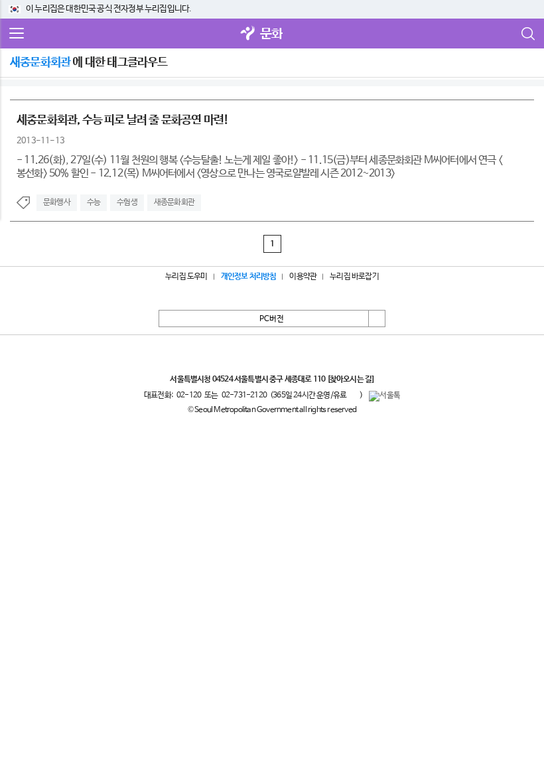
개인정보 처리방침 (249, 276)
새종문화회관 (174, 202)
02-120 (188, 395)
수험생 (127, 202)
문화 (271, 34)
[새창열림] (248, 34)
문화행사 (56, 202)
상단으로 (376, 318)
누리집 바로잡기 (354, 276)
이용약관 (302, 276)
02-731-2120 (244, 395)
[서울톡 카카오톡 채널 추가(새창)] (384, 396)
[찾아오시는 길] (350, 379)
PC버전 (271, 319)
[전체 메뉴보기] (17, 34)
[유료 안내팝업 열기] (353, 395)
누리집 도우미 (186, 276)
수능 (93, 202)
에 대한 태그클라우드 (89, 62)
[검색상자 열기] (527, 34)
